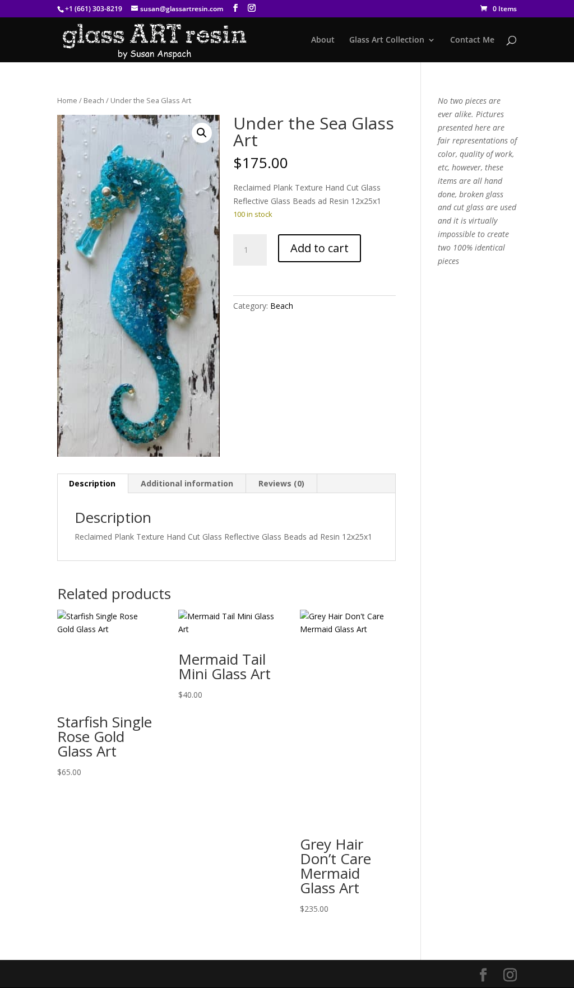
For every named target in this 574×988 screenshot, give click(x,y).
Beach (94, 100)
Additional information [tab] (187, 483)
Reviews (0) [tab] (281, 483)
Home (67, 100)
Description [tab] (92, 483)
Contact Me (472, 40)
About (323, 40)
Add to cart (319, 248)
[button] (202, 133)
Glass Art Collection (386, 40)
